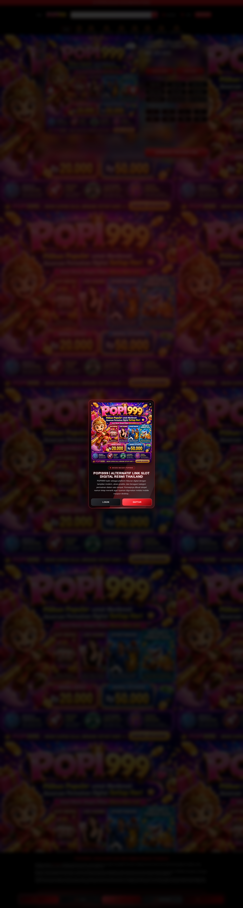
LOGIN (106, 502)
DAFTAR (137, 502)
